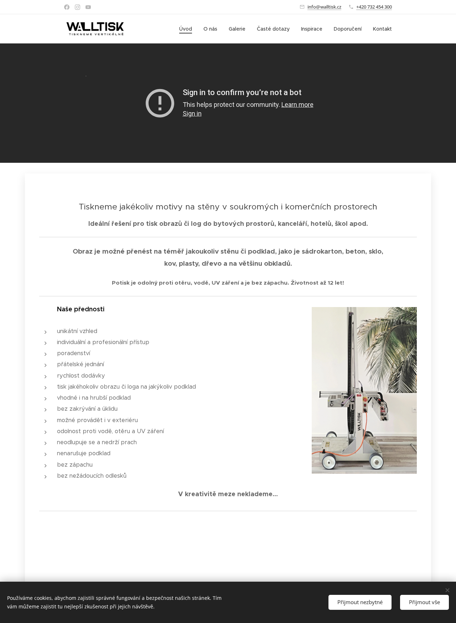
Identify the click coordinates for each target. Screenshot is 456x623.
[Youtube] (88, 7)
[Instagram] (77, 7)
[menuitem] (187, 29)
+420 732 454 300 (374, 7)
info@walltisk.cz (324, 7)
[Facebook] (66, 7)
